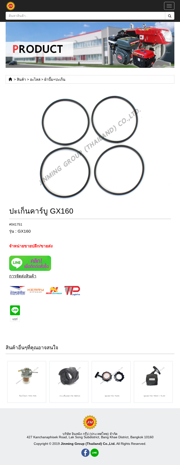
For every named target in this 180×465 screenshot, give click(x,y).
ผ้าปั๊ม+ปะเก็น (54, 79)
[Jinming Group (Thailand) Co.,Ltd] (90, 422)
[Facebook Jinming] (85, 453)
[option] (90, 147)
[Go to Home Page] (10, 79)
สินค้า (21, 79)
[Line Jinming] (94, 453)
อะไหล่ (35, 79)
